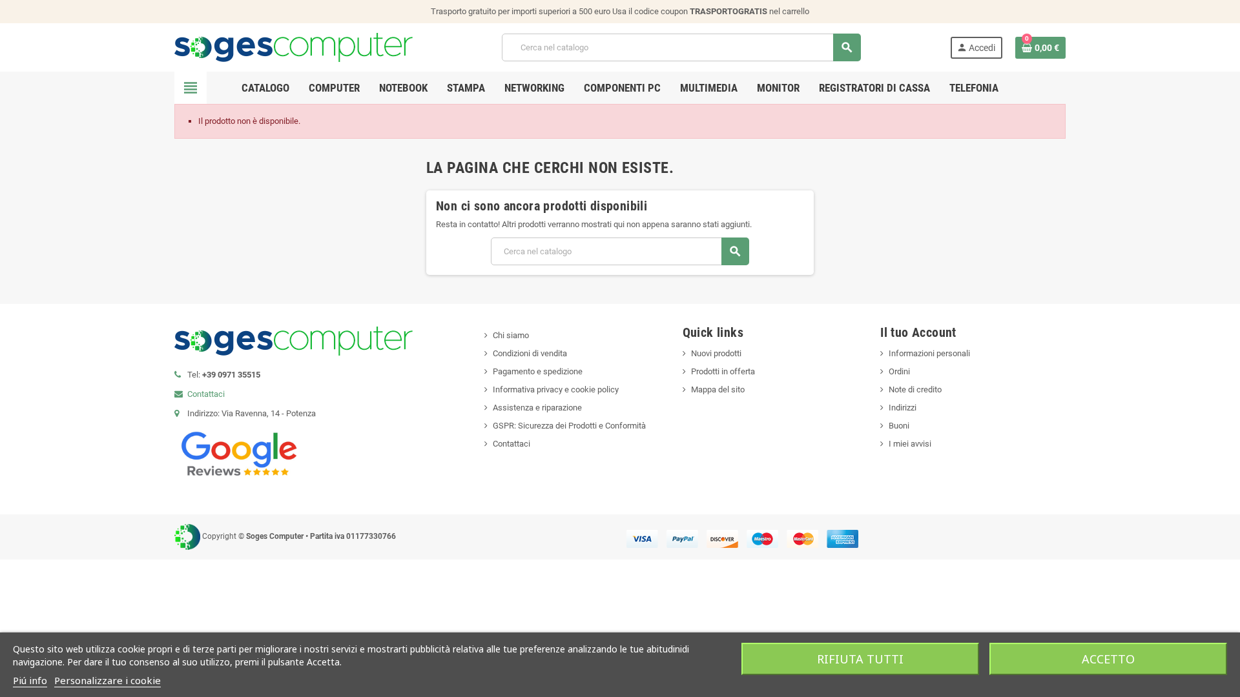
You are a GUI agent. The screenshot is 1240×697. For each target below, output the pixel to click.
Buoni (899, 425)
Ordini (899, 371)
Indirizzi (902, 407)
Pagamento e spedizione (538, 371)
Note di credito (915, 389)
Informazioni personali (929, 353)
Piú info (30, 680)
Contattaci (206, 394)
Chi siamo (511, 335)
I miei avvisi (910, 444)
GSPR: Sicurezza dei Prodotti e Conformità (569, 425)
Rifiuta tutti (860, 659)
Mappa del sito (718, 389)
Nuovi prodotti (716, 353)
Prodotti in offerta (723, 371)
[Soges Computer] (293, 47)
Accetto (1108, 659)
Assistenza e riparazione (537, 407)
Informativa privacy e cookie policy (556, 389)
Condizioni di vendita (530, 353)
